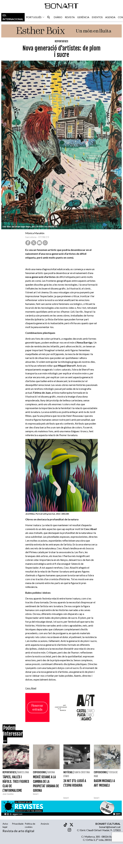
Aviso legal (5, 825)
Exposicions (39, 772)
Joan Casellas (8, 794)
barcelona (30, 236)
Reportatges (61, 41)
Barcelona (23, 772)
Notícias (68, 772)
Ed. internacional (13, 17)
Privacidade (18, 823)
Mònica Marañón (34, 233)
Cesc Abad (30, 688)
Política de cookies (30, 825)
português (33, 17)
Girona (51, 772)
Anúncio (45, 823)
